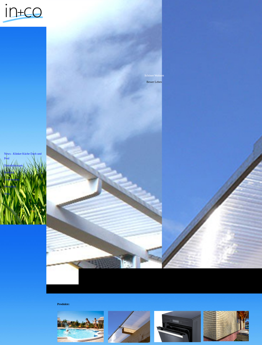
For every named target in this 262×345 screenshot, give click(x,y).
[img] (154, 146)
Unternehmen (11, 179)
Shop (7, 193)
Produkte (9, 172)
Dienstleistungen (13, 165)
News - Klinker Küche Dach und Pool (23, 156)
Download (10, 186)
